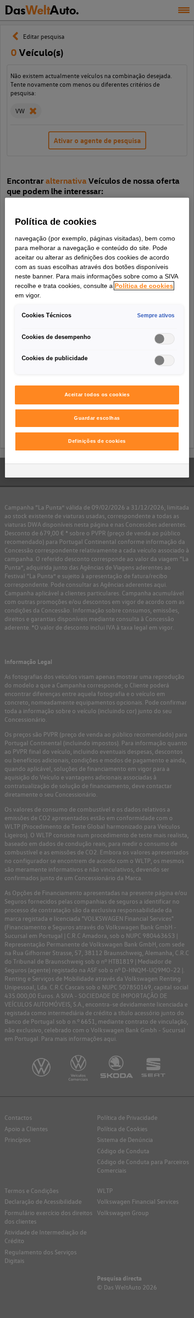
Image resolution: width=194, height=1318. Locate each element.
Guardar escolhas (97, 418)
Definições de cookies (97, 441)
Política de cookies (144, 285)
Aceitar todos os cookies (97, 394)
